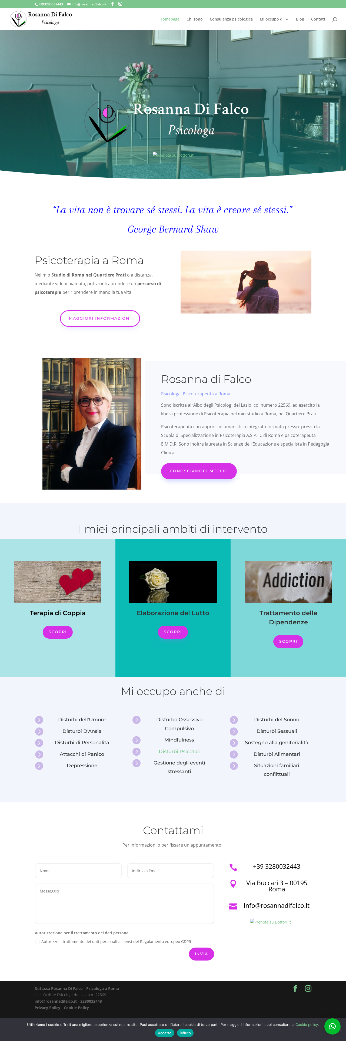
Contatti (319, 19)
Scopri (58, 631)
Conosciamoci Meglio (199, 471)
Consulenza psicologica (231, 19)
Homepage (169, 19)
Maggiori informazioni (100, 318)
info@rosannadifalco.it (56, 1001)
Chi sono (195, 19)
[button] (332, 1026)
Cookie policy (306, 1024)
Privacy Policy (47, 1007)
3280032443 (91, 1001)
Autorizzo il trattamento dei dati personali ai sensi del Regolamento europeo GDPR (116, 941)
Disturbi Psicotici (179, 751)
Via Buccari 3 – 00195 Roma (276, 885)
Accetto (165, 1033)
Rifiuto (185, 1033)
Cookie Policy (76, 1007)
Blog (300, 19)
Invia (201, 953)
